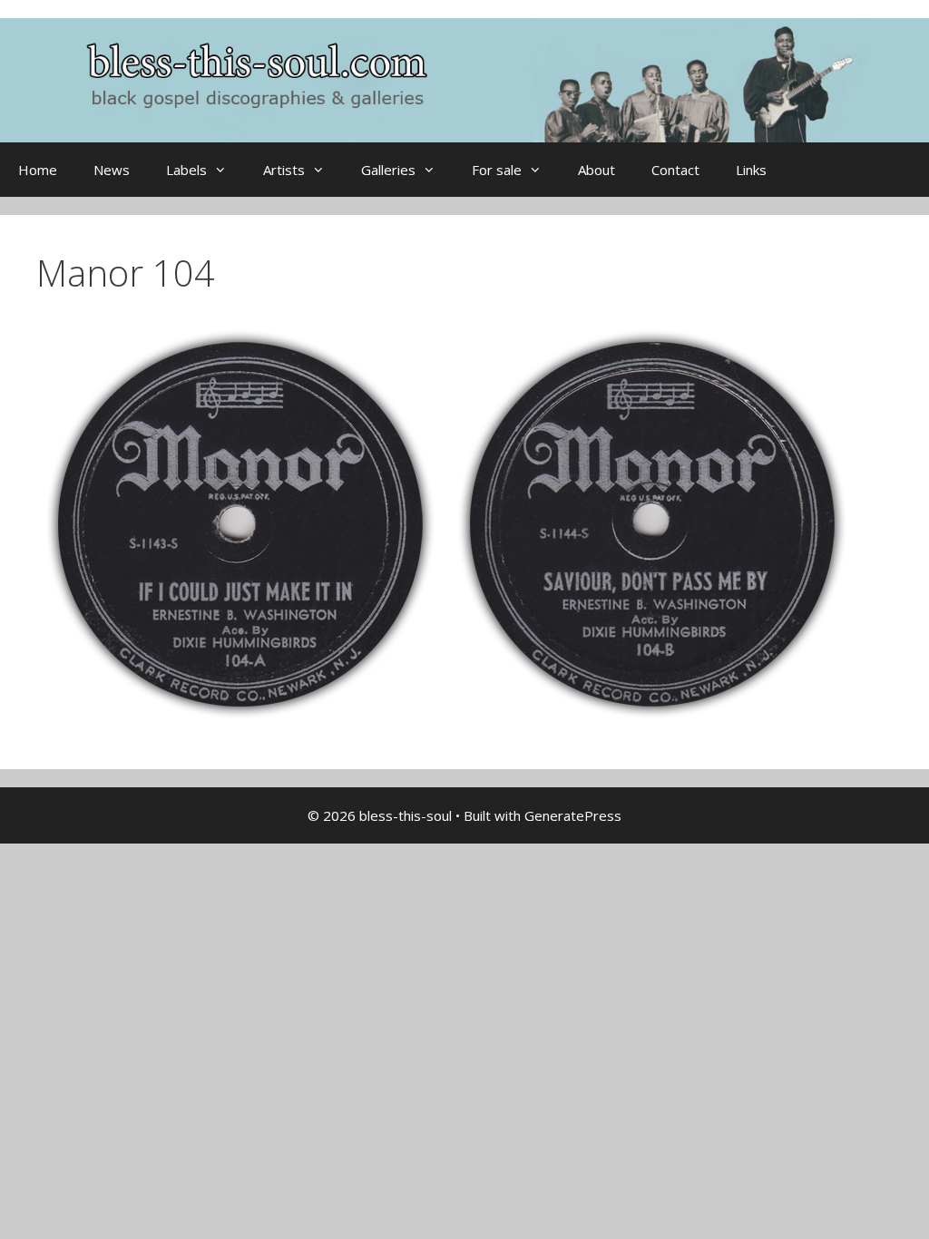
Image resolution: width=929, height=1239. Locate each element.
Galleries (388, 170)
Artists (284, 170)
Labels (186, 170)
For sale (497, 170)
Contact (675, 170)
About (596, 170)
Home (37, 170)
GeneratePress (572, 815)
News (111, 170)
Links (751, 170)
